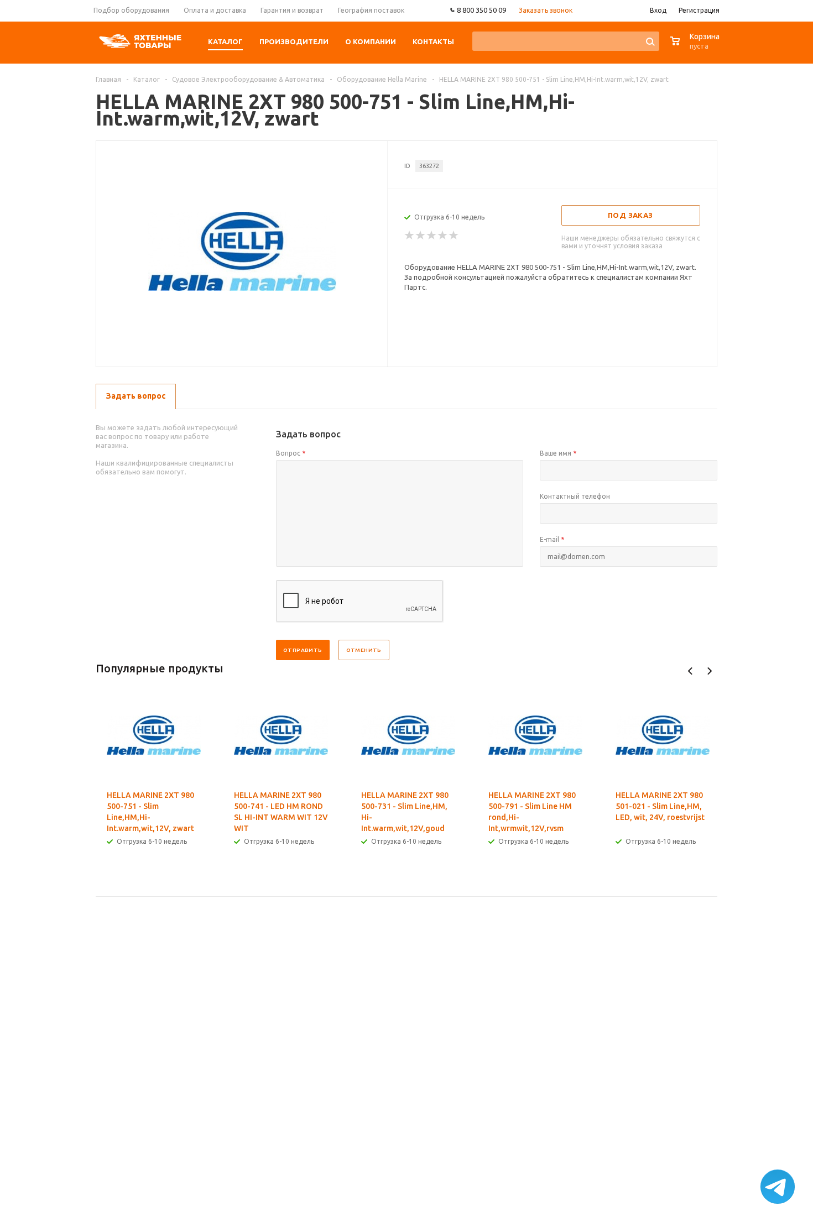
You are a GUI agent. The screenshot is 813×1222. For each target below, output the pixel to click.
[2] (420, 235)
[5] (454, 235)
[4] (443, 235)
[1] (409, 235)
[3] (431, 235)
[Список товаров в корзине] (696, 47)
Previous (690, 671)
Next (709, 671)
